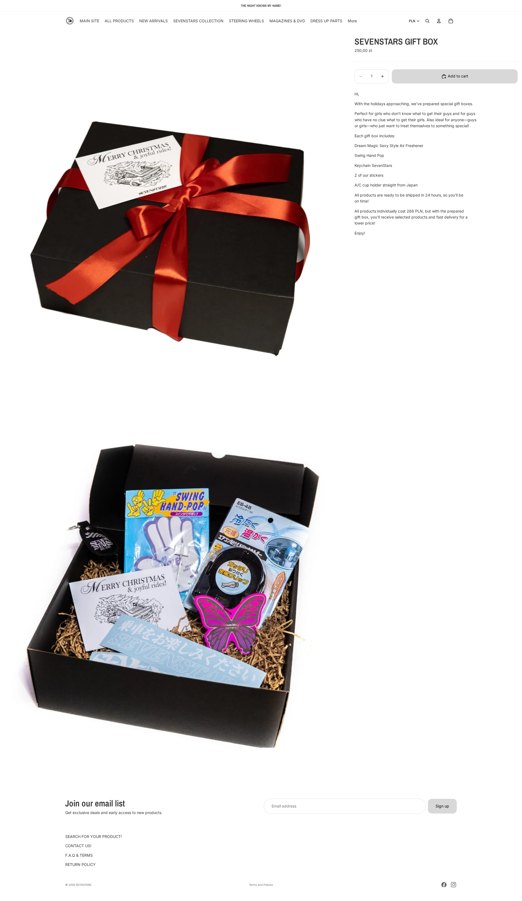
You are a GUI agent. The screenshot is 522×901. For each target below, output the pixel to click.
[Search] (427, 21)
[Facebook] (444, 884)
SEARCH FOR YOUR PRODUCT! (93, 836)
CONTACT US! (78, 846)
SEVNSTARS (83, 884)
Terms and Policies (261, 884)
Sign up (442, 806)
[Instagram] (453, 884)
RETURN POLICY (80, 864)
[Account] (439, 21)
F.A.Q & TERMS (79, 855)
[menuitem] (352, 21)
